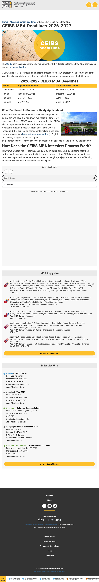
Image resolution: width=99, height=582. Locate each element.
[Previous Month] (6, 172)
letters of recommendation (35, 134)
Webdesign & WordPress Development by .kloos (49, 571)
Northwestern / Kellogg (28, 578)
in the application (18, 67)
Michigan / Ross (13, 578)
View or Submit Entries (49, 353)
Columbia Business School (74, 578)
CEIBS (9, 64)
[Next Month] (11, 172)
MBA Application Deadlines (23, 22)
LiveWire (3, 579)
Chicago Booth (44, 578)
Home (5, 22)
